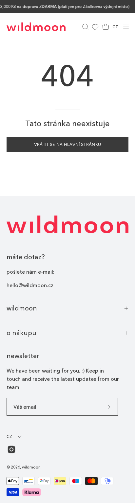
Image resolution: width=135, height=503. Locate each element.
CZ (115, 26)
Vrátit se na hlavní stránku (67, 144)
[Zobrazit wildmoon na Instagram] (11, 449)
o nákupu (21, 333)
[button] (84, 27)
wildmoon (22, 308)
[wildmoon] (36, 27)
